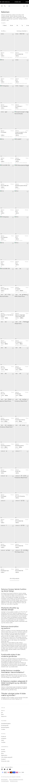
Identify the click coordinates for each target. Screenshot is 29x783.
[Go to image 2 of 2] (17, 311)
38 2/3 (11, 57)
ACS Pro (10, 613)
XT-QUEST (17, 159)
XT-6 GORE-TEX (19, 54)
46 (15, 266)
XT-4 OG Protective (20, 496)
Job (2, 712)
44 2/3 (3, 422)
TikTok (2, 740)
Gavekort (3, 759)
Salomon (2, 52)
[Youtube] (10, 769)
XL (3, 319)
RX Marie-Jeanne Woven (21, 185)
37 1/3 (6, 57)
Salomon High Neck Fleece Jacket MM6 (20, 315)
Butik (2, 714)
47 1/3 (11, 162)
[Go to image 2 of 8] (2, 364)
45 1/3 (2, 345)
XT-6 (2, 54)
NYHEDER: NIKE (18, 1)
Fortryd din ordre (5, 761)
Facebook (3, 736)
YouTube (3, 742)
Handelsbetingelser (6, 723)
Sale (17, 268)
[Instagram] (2, 769)
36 (1, 57)
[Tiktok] (7, 769)
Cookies (3, 729)
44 (25, 136)
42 (20, 83)
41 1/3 (16, 136)
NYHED (2, 33)
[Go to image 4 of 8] (5, 364)
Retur (2, 753)
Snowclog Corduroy (20, 419)
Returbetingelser (5, 727)
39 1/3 (19, 292)
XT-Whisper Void (5, 570)
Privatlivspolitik (4, 725)
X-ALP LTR (17, 471)
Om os (3, 710)
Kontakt (3, 749)
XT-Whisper (3, 132)
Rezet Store (7, 776)
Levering (3, 751)
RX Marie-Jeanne (5, 419)
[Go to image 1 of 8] (1, 364)
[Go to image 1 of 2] (15, 311)
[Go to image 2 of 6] (2, 285)
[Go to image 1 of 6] (1, 285)
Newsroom (3, 716)
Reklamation (4, 755)
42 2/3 (22, 83)
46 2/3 (3, 371)
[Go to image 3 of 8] (4, 364)
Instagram (3, 738)
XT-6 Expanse (4, 106)
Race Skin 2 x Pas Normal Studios (7, 315)
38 (8, 57)
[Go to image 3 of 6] (4, 285)
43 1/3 (26, 83)
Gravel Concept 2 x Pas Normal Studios (21, 133)
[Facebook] (4, 769)
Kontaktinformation (14, 781)
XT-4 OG (3, 368)
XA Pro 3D (3, 342)
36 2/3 (3, 57)
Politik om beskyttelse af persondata (16, 779)
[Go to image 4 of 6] (5, 285)
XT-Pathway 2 (18, 106)
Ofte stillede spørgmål (6, 757)
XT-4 (24, 612)
